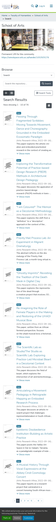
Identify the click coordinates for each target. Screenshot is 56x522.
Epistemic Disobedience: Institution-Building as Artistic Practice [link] (34, 434)
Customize (28, 518)
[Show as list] (6, 93)
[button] (15, 6)
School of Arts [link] (41, 15)
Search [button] (47, 83)
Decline (17, 518)
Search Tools (44, 93)
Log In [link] (42, 6)
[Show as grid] (12, 93)
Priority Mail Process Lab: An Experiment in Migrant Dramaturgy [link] (33, 242)
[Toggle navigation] (51, 6)
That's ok (6, 518)
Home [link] (4, 15)
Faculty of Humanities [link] (21, 15)
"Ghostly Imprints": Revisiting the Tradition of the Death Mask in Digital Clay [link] (34, 277)
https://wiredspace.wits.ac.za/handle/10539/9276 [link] (25, 57)
